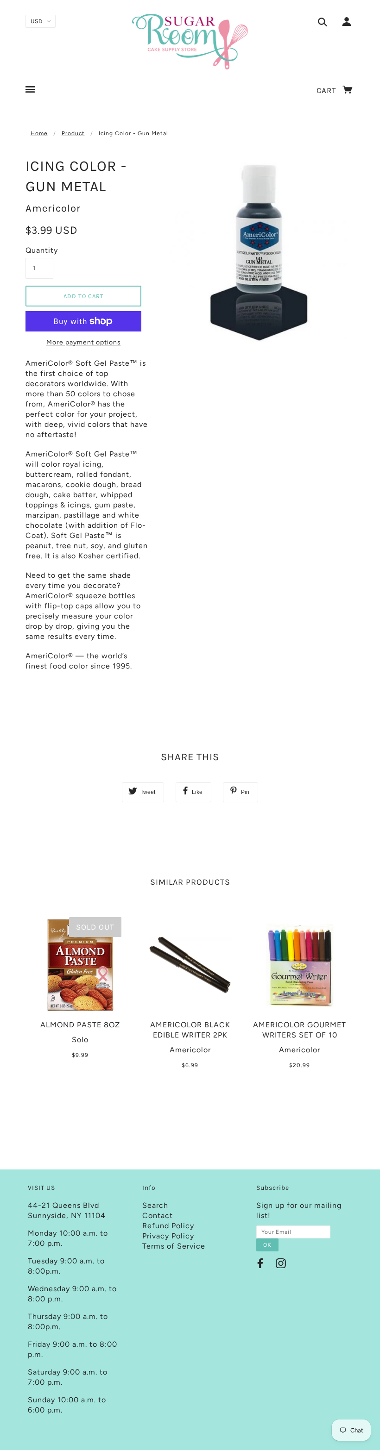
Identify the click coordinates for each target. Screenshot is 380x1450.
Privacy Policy (168, 1235)
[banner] (190, 41)
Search (155, 1205)
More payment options (83, 342)
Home (39, 133)
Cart (328, 90)
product (73, 133)
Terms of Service (173, 1246)
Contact (157, 1215)
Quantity (39, 250)
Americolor (53, 208)
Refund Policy (168, 1225)
